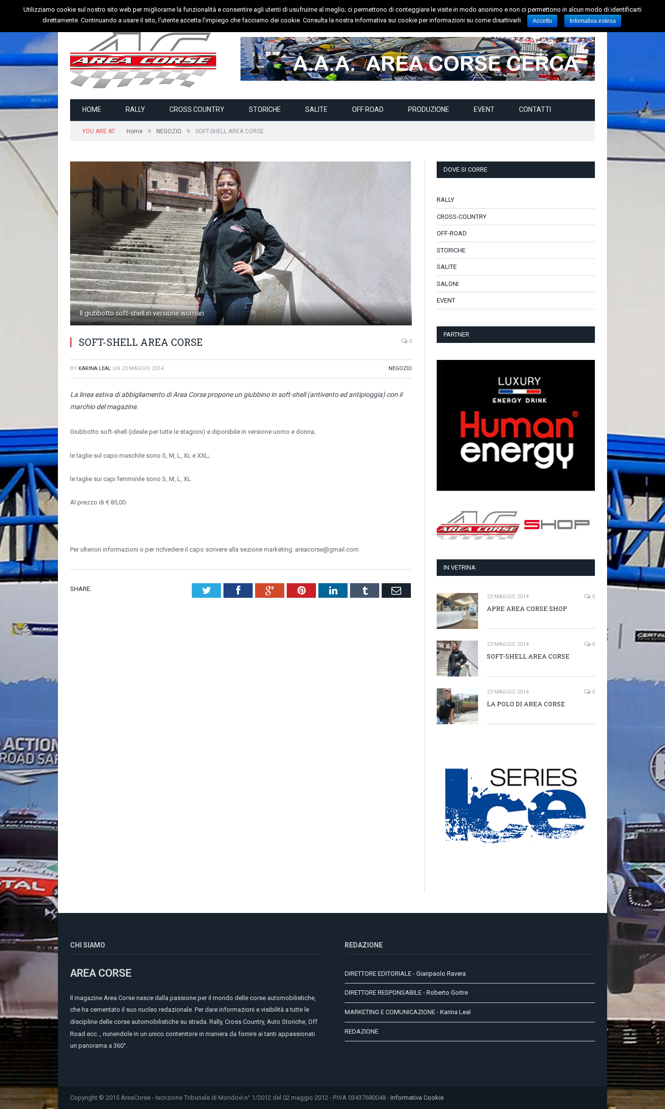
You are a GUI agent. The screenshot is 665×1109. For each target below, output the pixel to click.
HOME (91, 109)
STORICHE (265, 109)
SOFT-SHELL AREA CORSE (528, 656)
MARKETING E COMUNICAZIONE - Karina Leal (408, 1012)
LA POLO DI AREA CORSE (526, 703)
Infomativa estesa (593, 21)
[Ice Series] (516, 870)
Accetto (542, 21)
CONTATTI (535, 109)
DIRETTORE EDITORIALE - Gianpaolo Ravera (405, 973)
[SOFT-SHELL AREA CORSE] (241, 244)
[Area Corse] (143, 58)
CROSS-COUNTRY (461, 216)
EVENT (484, 109)
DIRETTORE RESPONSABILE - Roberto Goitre (406, 992)
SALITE (316, 109)
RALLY (135, 109)
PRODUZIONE (428, 109)
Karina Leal (94, 368)
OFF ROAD (368, 109)
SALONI (448, 283)
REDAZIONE (361, 1031)
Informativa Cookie (416, 1097)
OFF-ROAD (452, 233)
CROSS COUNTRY (196, 109)
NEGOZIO (400, 368)
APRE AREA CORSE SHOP (527, 608)
